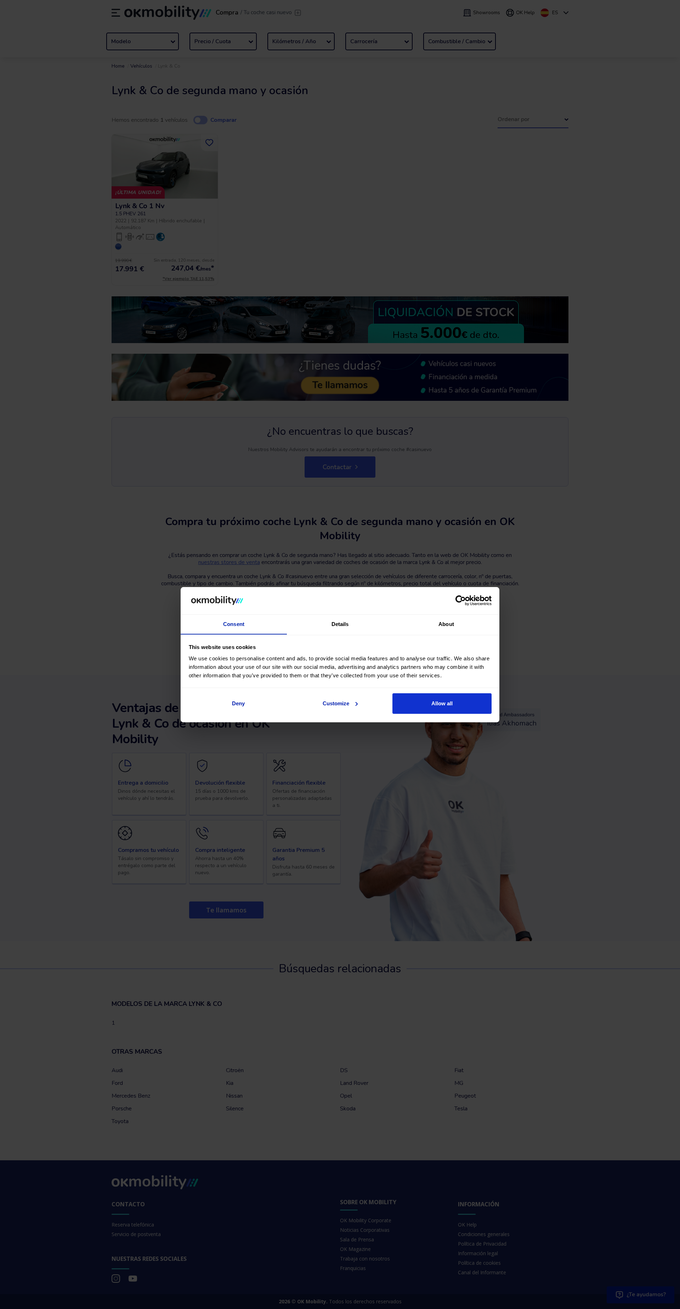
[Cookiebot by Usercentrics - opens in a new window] (461, 600)
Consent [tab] (233, 624)
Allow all (442, 703)
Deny (238, 703)
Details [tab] (340, 624)
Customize (336, 703)
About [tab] (446, 624)
